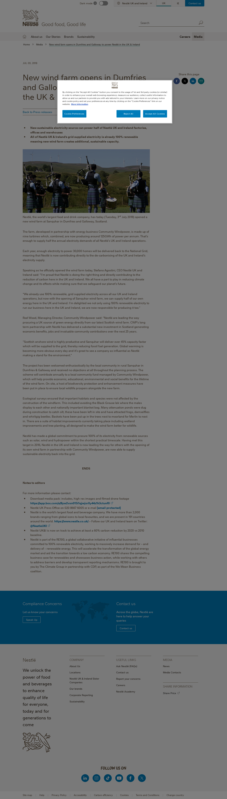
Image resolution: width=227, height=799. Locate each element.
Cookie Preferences (74, 113)
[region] (114, 102)
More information (79, 104)
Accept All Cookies (155, 113)
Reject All (128, 113)
